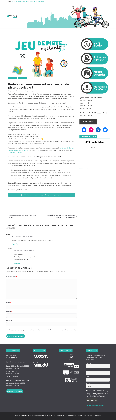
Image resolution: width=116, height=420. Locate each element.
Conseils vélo (41, 30)
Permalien (30, 236)
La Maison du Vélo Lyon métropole (26, 91)
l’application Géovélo (15, 152)
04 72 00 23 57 (11, 358)
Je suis (88, 383)
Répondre (15, 244)
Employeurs (69, 30)
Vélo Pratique (22, 77)
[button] (19, 30)
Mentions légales (20, 415)
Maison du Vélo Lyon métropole (77, 415)
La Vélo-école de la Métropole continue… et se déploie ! (28, 1)
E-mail (9, 311)
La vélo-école (55, 30)
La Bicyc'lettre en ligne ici (95, 405)
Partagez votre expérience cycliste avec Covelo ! (22, 216)
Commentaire (11, 277)
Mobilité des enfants (85, 30)
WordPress (98, 415)
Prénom (88, 363)
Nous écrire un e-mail (14, 391)
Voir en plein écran (84, 169)
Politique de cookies (48, 415)
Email (87, 376)
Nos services (27, 30)
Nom (8, 302)
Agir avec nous (13, 30)
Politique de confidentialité (34, 415)
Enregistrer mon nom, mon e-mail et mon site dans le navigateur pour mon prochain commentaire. (42, 330)
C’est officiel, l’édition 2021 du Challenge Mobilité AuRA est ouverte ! (60, 216)
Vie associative (12, 77)
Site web (9, 320)
